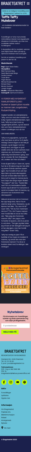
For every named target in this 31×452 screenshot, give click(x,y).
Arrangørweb (6, 420)
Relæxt (3, 417)
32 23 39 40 (9, 361)
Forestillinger (6, 392)
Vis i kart (7, 428)
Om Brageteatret (7, 409)
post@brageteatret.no (15, 363)
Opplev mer (5, 398)
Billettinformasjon (7, 415)
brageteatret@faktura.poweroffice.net (15, 373)
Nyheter (4, 423)
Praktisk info (6, 412)
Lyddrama (4, 395)
